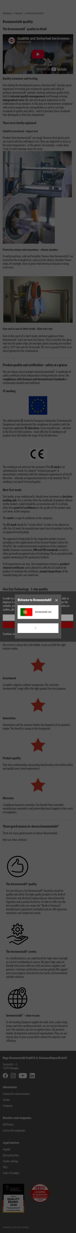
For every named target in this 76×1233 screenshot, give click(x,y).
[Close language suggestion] (56, 600)
